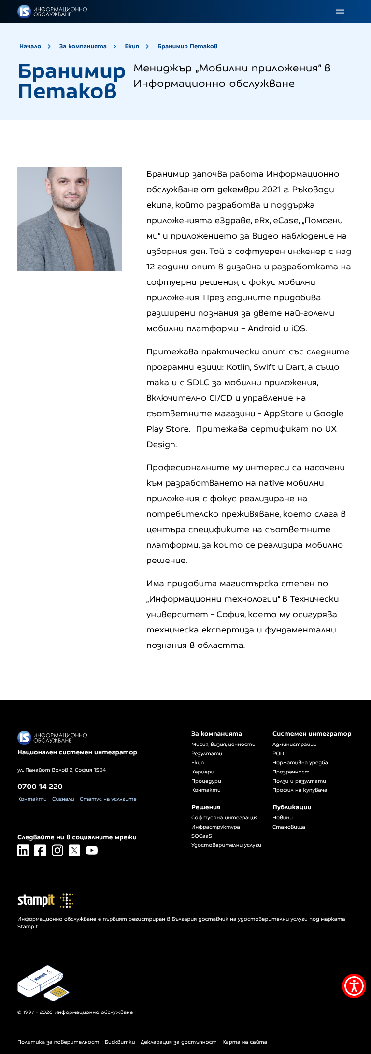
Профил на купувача (299, 790)
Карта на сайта (244, 1042)
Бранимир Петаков (187, 46)
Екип (132, 46)
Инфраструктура (215, 827)
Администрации (294, 744)
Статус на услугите (108, 799)
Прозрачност (291, 772)
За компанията (83, 46)
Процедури (206, 781)
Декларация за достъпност (179, 1042)
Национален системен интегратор (77, 752)
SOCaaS (201, 836)
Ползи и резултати (299, 781)
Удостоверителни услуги (226, 845)
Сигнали (63, 799)
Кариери (202, 772)
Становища (288, 827)
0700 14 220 (40, 786)
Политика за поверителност (58, 1042)
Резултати (206, 754)
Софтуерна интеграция (224, 818)
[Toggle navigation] (340, 11)
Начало (30, 46)
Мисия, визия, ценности (223, 744)
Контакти (32, 799)
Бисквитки (120, 1042)
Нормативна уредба (300, 763)
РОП (278, 754)
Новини (282, 818)
